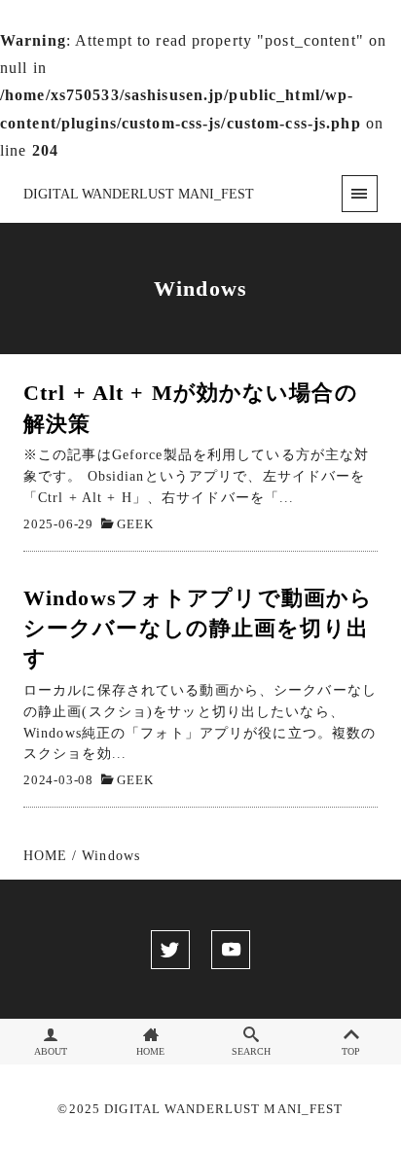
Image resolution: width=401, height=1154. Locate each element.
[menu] (360, 193)
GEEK (135, 524)
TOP (351, 1051)
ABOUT (50, 1051)
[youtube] (230, 949)
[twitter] (170, 949)
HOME (150, 1051)
